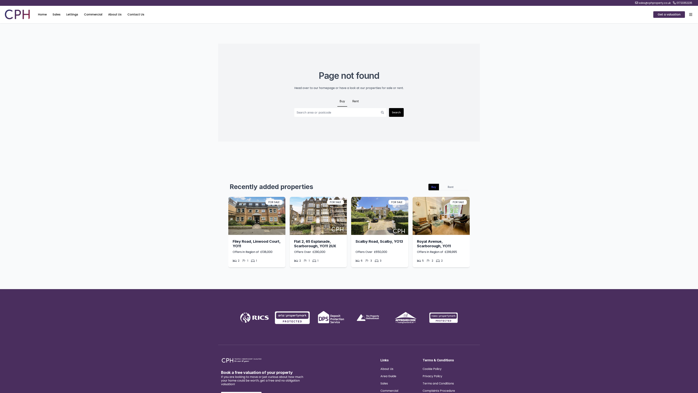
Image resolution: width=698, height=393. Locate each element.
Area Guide (388, 376)
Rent (355, 101)
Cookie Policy (432, 369)
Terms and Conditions (438, 383)
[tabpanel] (349, 233)
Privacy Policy (432, 376)
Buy (342, 101)
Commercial (389, 391)
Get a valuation (669, 14)
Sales (384, 383)
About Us (386, 369)
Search (396, 112)
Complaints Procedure (439, 391)
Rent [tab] (451, 186)
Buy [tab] (433, 186)
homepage (327, 88)
